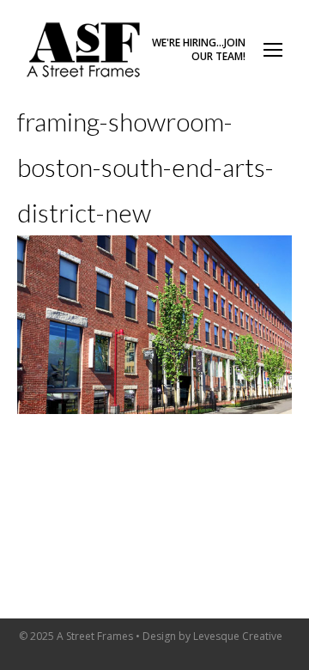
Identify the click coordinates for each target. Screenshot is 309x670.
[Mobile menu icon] (273, 50)
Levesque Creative (237, 636)
